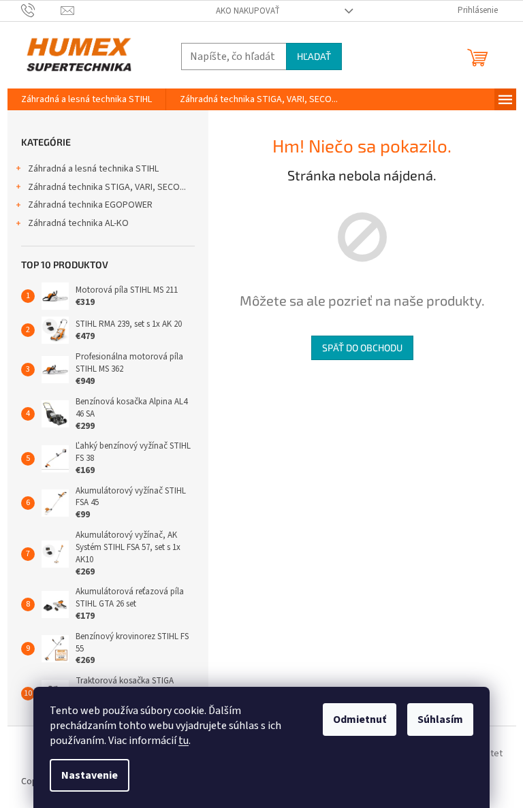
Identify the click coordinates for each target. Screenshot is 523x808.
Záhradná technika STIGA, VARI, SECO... (107, 187)
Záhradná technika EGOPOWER (90, 205)
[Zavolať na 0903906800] (41, 10)
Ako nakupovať (248, 11)
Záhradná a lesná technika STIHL (93, 169)
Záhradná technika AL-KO (78, 223)
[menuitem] (86, 99)
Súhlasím (440, 719)
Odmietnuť (359, 719)
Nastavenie (89, 775)
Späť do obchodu (362, 347)
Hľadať (314, 56)
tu (183, 740)
